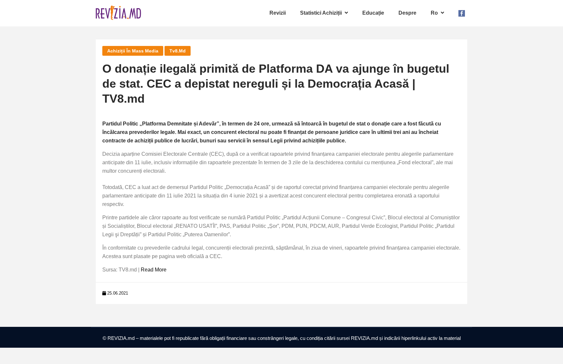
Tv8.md (177, 50)
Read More (153, 269)
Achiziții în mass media (132, 50)
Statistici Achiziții (321, 13)
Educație (373, 13)
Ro (435, 13)
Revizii (277, 13)
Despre (407, 13)
